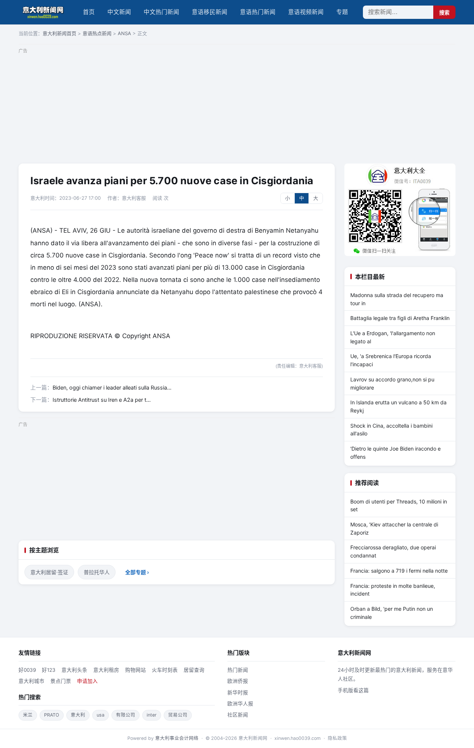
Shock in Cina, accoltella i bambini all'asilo (391, 429)
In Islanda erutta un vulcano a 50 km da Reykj (398, 406)
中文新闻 (119, 12)
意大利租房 (106, 670)
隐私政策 (337, 738)
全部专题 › (137, 572)
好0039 (27, 670)
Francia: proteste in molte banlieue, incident (392, 590)
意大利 (78, 715)
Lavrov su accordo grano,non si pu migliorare (392, 383)
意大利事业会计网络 (176, 738)
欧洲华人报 (240, 704)
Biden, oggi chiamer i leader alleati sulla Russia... (112, 387)
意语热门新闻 (258, 12)
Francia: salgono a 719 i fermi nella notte (399, 570)
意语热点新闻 (97, 33)
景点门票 (60, 681)
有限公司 (125, 715)
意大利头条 (74, 670)
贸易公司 (177, 715)
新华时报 (237, 692)
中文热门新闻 (161, 12)
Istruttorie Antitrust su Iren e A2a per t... (102, 400)
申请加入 (87, 681)
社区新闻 (237, 715)
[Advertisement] (237, 108)
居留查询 (194, 670)
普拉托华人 (97, 572)
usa (100, 715)
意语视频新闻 (306, 12)
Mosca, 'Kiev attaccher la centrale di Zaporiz (394, 528)
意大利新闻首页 (59, 33)
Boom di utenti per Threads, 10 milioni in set (398, 505)
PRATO (51, 715)
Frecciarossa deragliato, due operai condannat (393, 551)
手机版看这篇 (353, 690)
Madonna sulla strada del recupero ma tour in (396, 299)
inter (152, 715)
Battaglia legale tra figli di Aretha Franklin (400, 318)
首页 (89, 12)
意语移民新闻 (209, 12)
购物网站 (135, 670)
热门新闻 (237, 670)
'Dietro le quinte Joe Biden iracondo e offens (395, 452)
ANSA (124, 33)
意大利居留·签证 (49, 572)
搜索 (444, 13)
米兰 (28, 715)
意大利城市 (31, 681)
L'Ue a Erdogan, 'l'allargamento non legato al (392, 337)
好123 (49, 670)
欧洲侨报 (237, 681)
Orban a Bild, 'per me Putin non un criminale (391, 613)
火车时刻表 (165, 670)
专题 (342, 12)
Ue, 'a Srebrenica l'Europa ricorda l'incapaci (390, 360)
